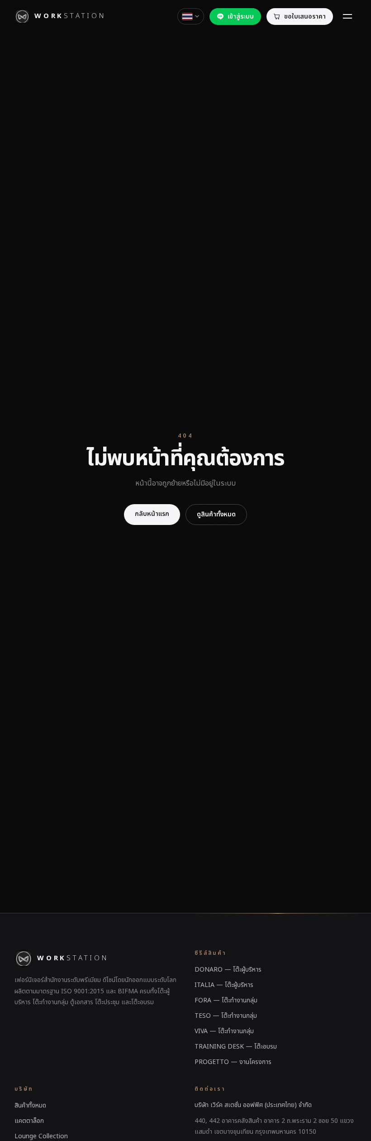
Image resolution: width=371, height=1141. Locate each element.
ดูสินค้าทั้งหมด (216, 514)
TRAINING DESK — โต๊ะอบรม (236, 1046)
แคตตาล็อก (29, 1121)
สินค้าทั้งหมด (30, 1105)
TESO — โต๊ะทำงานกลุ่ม (226, 1016)
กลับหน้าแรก (152, 514)
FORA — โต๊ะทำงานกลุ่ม (226, 1000)
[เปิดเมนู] (347, 16)
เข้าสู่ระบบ (241, 16)
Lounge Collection (41, 1136)
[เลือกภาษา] (190, 16)
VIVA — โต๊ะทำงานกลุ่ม (224, 1031)
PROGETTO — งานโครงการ (233, 1062)
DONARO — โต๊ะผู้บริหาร (228, 969)
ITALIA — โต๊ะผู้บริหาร (224, 985)
